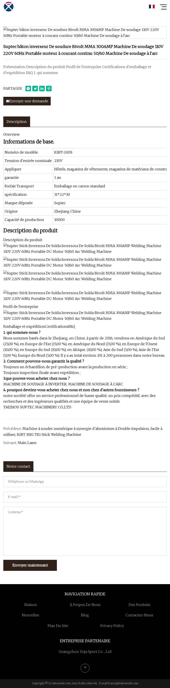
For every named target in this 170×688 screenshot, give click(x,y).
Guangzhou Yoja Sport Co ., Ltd (85, 651)
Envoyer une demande (28, 101)
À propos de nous (85, 604)
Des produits (139, 604)
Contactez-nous (139, 615)
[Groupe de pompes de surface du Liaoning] (8, 6)
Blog (85, 615)
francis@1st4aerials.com (123, 683)
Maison (30, 604)
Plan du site (58, 625)
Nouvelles (30, 615)
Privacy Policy (112, 625)
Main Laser (27, 442)
